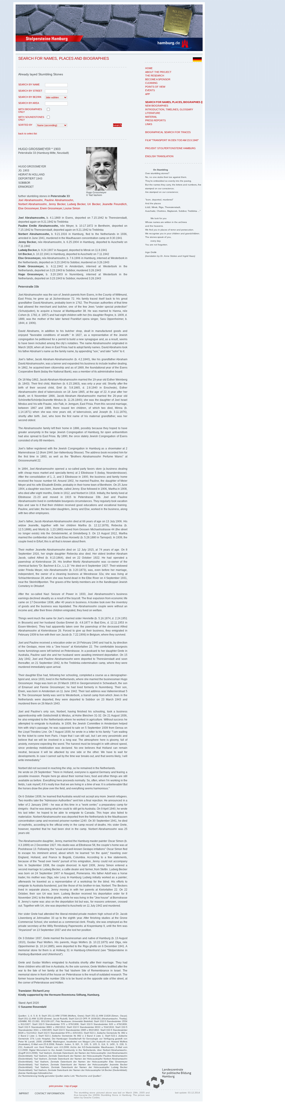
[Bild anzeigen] (101, 189)
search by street (30, 90)
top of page (71, 1086)
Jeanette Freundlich (114, 204)
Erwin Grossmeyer (51, 208)
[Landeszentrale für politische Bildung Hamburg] (166, 1087)
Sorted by (25, 124)
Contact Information (49, 1093)
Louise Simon (71, 208)
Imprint (24, 1093)
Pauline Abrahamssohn (59, 200)
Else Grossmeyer (28, 208)
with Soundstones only (31, 118)
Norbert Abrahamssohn (32, 204)
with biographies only (30, 110)
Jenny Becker (57, 204)
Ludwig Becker (76, 204)
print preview (56, 1086)
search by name (29, 84)
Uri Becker (93, 204)
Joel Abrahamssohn (30, 200)
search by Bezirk (29, 97)
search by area (28, 103)
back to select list (27, 133)
